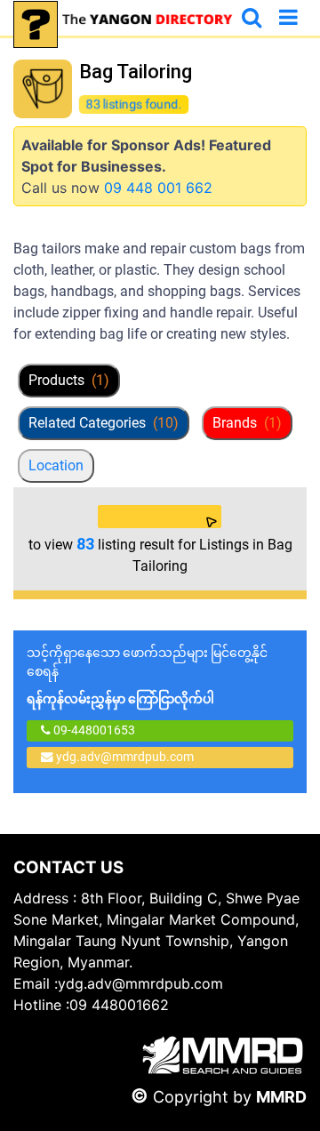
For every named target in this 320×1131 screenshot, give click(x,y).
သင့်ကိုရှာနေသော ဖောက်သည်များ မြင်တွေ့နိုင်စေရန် (147, 676)
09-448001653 (93, 730)
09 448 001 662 (158, 188)
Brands (247, 422)
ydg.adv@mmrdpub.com (125, 757)
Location (56, 465)
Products (68, 380)
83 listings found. (133, 104)
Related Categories (103, 422)
